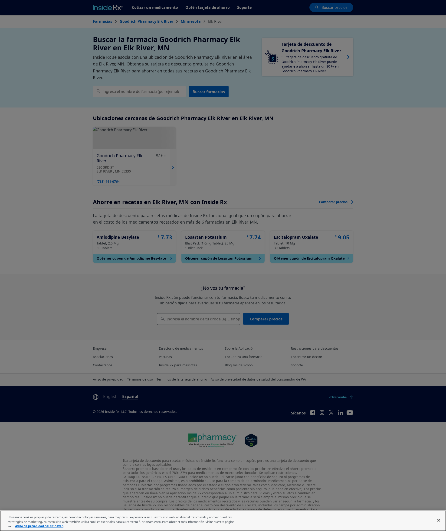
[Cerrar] (438, 520)
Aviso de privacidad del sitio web (39, 526)
